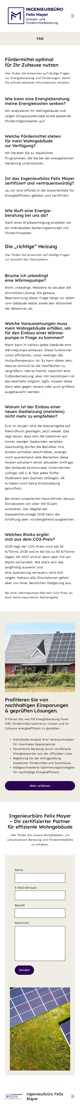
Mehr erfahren (40, 785)
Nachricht (22, 922)
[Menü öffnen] (72, 15)
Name (19, 870)
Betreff (20, 905)
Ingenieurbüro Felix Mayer (44, 1096)
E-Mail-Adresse (25, 887)
